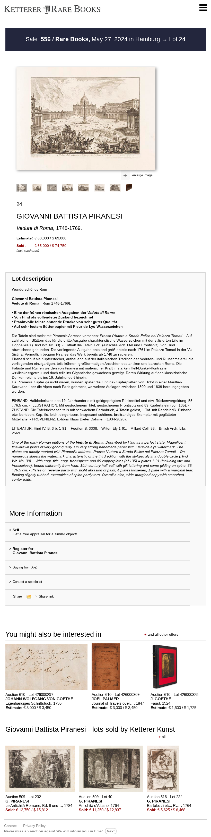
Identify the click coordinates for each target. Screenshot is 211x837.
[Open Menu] (203, 7)
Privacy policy (34, 826)
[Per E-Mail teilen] (27, 596)
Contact (10, 826)
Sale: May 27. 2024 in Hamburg (94, 39)
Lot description (32, 278)
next (111, 831)
